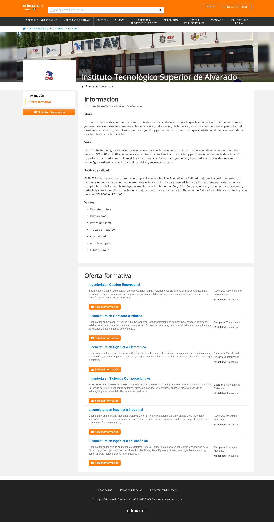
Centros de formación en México (47, 28)
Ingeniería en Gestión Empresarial (114, 284)
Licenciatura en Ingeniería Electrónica (117, 347)
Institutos (73, 28)
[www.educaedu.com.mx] (137, 510)
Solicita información (51, 112)
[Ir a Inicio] (24, 28)
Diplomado (170, 20)
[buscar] (160, 10)
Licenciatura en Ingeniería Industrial (116, 409)
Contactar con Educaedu (163, 490)
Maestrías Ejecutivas (76, 20)
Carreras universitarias (41, 20)
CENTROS (209, 7)
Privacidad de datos (131, 490)
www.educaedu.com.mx (169, 499)
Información (36, 95)
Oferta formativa (39, 102)
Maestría (103, 20)
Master (194, 21)
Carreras (144, 21)
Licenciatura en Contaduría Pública (115, 316)
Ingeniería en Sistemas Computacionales (120, 378)
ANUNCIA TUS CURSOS (235, 7)
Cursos (119, 20)
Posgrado (216, 20)
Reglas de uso (104, 490)
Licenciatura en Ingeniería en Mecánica (118, 441)
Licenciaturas (239, 21)
